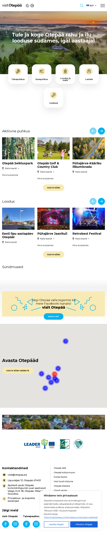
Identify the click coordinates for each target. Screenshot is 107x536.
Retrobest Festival (86, 233)
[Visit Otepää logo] (12, 5)
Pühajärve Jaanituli (52, 233)
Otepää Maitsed (62, 486)
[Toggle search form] (81, 5)
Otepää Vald (60, 468)
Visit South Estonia (63, 481)
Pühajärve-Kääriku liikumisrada (86, 165)
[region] (70, 510)
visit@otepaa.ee (17, 474)
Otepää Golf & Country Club (48, 165)
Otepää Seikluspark (17, 163)
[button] (56, 380)
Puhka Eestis (60, 477)
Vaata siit (53, 316)
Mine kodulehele (10, 175)
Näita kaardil (11, 168)
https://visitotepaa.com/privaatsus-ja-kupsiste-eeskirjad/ (71, 517)
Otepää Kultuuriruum (64, 472)
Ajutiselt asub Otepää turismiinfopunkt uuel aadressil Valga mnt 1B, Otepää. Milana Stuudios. (27, 489)
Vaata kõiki (53, 188)
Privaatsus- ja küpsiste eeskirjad (21, 499)
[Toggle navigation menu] (102, 5)
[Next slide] (101, 131)
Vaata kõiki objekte (17, 370)
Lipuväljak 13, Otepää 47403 (24, 480)
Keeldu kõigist (56, 524)
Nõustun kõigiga (84, 524)
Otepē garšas (60, 490)
